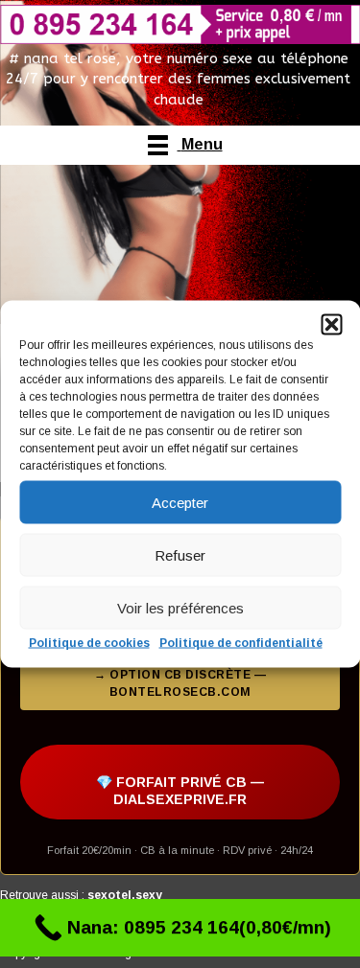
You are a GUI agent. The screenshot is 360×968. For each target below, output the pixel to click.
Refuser (180, 554)
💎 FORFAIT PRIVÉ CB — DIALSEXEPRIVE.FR (180, 790)
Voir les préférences (180, 607)
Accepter (180, 502)
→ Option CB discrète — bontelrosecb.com (180, 683)
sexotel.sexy (124, 895)
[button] (331, 324)
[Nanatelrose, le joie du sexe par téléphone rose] (180, 24)
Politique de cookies (89, 643)
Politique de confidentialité (241, 643)
